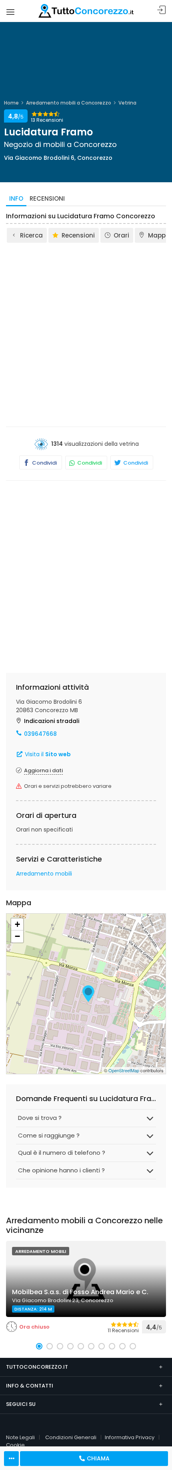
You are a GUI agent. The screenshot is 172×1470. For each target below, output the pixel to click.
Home (11, 102)
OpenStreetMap (123, 1070)
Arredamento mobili (44, 874)
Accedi (161, 10)
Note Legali (20, 1437)
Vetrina (127, 102)
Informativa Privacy (129, 1437)
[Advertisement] (86, 334)
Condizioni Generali (70, 1437)
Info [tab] (16, 198)
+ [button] (17, 924)
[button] (39, 1346)
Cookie (15, 1445)
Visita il (47, 754)
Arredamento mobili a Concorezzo (68, 102)
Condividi (44, 463)
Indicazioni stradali (51, 721)
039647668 (40, 734)
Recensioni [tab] (47, 198)
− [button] (17, 936)
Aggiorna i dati (43, 770)
